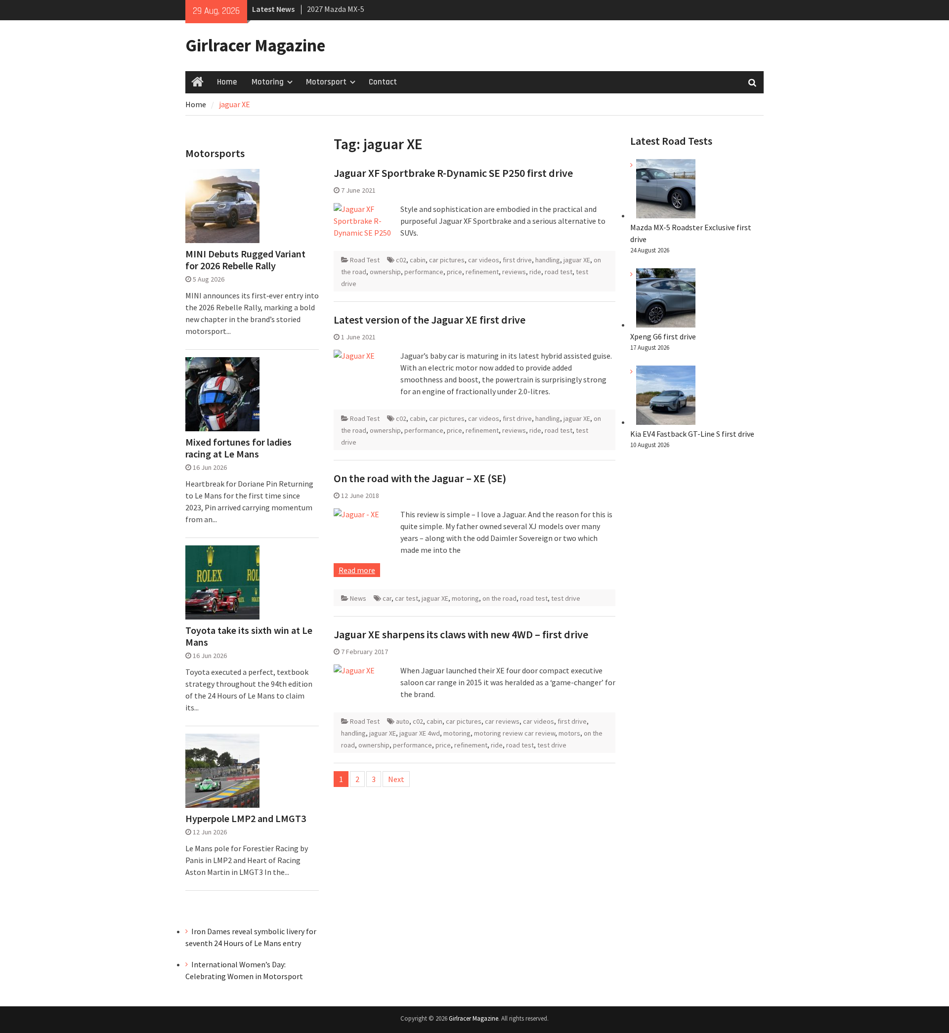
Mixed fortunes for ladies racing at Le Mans (238, 448)
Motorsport (326, 82)
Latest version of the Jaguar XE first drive (429, 320)
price (454, 271)
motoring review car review (514, 733)
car (387, 598)
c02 (401, 259)
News (358, 598)
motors (569, 733)
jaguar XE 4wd (419, 733)
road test (558, 271)
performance (423, 271)
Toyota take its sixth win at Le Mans (248, 636)
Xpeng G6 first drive (663, 336)
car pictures (447, 259)
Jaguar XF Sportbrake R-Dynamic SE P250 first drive (453, 173)
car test (406, 598)
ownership (385, 271)
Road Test (365, 259)
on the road (499, 598)
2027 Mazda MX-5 (335, 9)
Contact (383, 82)
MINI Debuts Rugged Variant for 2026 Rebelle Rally (245, 260)
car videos (483, 259)
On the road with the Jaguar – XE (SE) (420, 478)
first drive (517, 259)
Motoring (268, 82)
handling (547, 259)
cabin (418, 259)
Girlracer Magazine (255, 45)
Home (227, 82)
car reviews (502, 721)
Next (396, 779)
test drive (565, 598)
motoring (465, 598)
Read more (357, 570)
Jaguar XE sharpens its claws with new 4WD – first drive (461, 634)
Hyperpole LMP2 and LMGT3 (245, 819)
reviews (514, 271)
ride (535, 271)
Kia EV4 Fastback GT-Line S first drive (692, 434)
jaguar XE (576, 259)
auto (402, 721)
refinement (482, 271)
